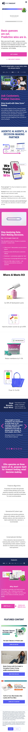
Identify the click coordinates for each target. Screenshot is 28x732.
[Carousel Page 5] (16, 448)
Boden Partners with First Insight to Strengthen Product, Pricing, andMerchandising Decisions (13, 668)
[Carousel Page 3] (11, 448)
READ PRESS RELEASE (14, 674)
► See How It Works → (14, 59)
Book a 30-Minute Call (22, 606)
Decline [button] (17, 729)
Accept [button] (10, 729)
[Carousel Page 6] (18, 448)
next (24, 426)
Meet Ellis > (8, 606)
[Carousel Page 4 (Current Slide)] (14, 448)
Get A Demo (14, 54)
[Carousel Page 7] (21, 448)
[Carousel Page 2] (9, 448)
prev (3, 426)
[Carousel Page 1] (7, 448)
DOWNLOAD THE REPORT (14, 701)
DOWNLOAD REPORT (14, 644)
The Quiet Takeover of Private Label (13, 640)
